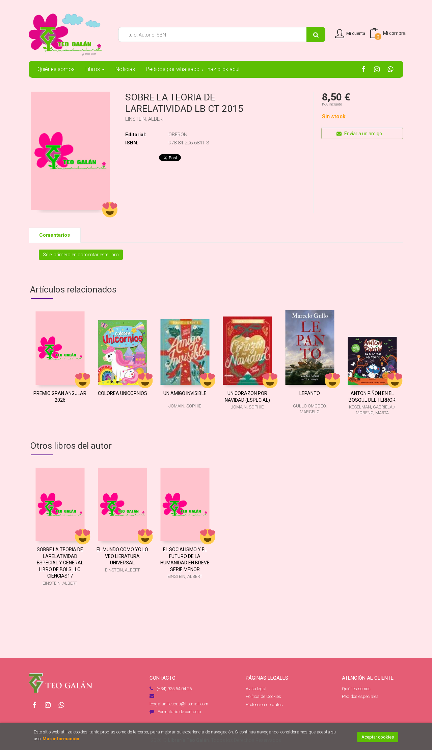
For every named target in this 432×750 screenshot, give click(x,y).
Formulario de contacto (179, 711)
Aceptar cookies (377, 737)
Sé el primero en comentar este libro (81, 254)
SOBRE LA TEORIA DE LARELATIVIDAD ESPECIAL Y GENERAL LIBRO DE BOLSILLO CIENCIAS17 (60, 563)
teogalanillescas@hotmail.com (179, 703)
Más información (61, 738)
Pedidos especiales (360, 696)
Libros (93, 69)
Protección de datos (264, 704)
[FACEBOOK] (363, 69)
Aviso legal (256, 688)
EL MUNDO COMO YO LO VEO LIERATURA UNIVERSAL (122, 556)
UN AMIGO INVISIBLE (185, 393)
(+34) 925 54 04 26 (174, 688)
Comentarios (54, 235)
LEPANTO (309, 393)
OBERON (177, 135)
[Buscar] (315, 34)
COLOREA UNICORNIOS (122, 393)
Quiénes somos (356, 688)
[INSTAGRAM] (376, 69)
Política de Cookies (263, 696)
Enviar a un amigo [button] (362, 133)
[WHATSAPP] (390, 69)
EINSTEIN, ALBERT (145, 119)
